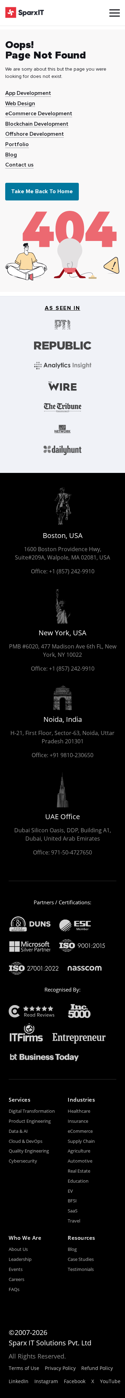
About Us (18, 1249)
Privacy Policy (60, 1368)
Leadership (20, 1259)
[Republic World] (62, 345)
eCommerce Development (38, 113)
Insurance (78, 1121)
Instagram (46, 1381)
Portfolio (17, 144)
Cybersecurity (23, 1161)
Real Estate (79, 1171)
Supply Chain (81, 1141)
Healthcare (79, 1111)
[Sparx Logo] (24, 13)
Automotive (80, 1161)
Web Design (20, 103)
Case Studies (81, 1259)
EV (70, 1191)
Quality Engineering (29, 1151)
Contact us (19, 165)
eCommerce (80, 1131)
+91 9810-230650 (71, 755)
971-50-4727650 (71, 852)
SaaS (72, 1211)
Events (16, 1269)
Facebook (74, 1381)
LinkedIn (18, 1381)
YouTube (110, 1381)
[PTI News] (62, 325)
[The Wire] (62, 386)
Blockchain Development (36, 124)
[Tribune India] (62, 407)
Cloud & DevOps (25, 1141)
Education (78, 1181)
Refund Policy (97, 1368)
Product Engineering (30, 1121)
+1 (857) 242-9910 (71, 571)
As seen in (62, 308)
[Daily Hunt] (62, 450)
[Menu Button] (114, 13)
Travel (74, 1221)
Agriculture (79, 1151)
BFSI (72, 1201)
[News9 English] (62, 429)
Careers (16, 1279)
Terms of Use (24, 1368)
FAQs (14, 1289)
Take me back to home (42, 191)
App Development (28, 93)
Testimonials (81, 1269)
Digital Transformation (32, 1111)
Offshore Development (34, 134)
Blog (11, 155)
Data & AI (18, 1131)
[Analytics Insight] (62, 365)
